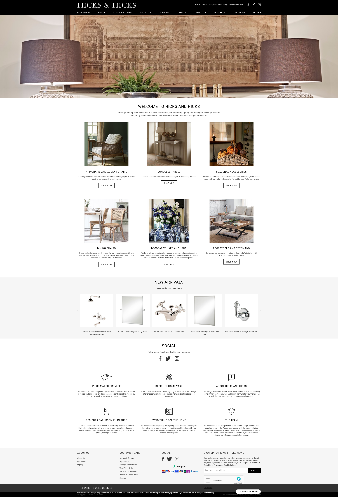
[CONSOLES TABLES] (169, 144)
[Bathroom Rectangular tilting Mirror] (133, 310)
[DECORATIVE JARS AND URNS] (169, 220)
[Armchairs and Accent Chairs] (106, 144)
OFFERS (257, 12)
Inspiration (83, 12)
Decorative (220, 12)
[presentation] (78, 310)
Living (101, 12)
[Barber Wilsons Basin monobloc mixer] (169, 310)
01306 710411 (201, 4)
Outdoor (240, 12)
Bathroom (145, 12)
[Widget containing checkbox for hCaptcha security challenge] (224, 480)
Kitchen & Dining (122, 12)
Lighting (182, 12)
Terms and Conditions (128, 471)
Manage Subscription (128, 465)
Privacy (217, 465)
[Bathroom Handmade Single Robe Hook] (241, 310)
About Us (81, 458)
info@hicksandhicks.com (233, 5)
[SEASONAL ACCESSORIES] (231, 144)
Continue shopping (248, 491)
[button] (247, 4)
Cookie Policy (229, 465)
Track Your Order (126, 468)
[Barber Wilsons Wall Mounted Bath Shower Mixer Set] (96, 310)
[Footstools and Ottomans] (231, 220)
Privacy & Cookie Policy (128, 475)
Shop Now (106, 185)
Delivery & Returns (126, 458)
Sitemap (122, 478)
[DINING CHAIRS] (106, 220)
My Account (124, 461)
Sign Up (80, 465)
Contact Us (81, 461)
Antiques (201, 12)
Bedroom (165, 12)
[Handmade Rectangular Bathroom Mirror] (205, 310)
